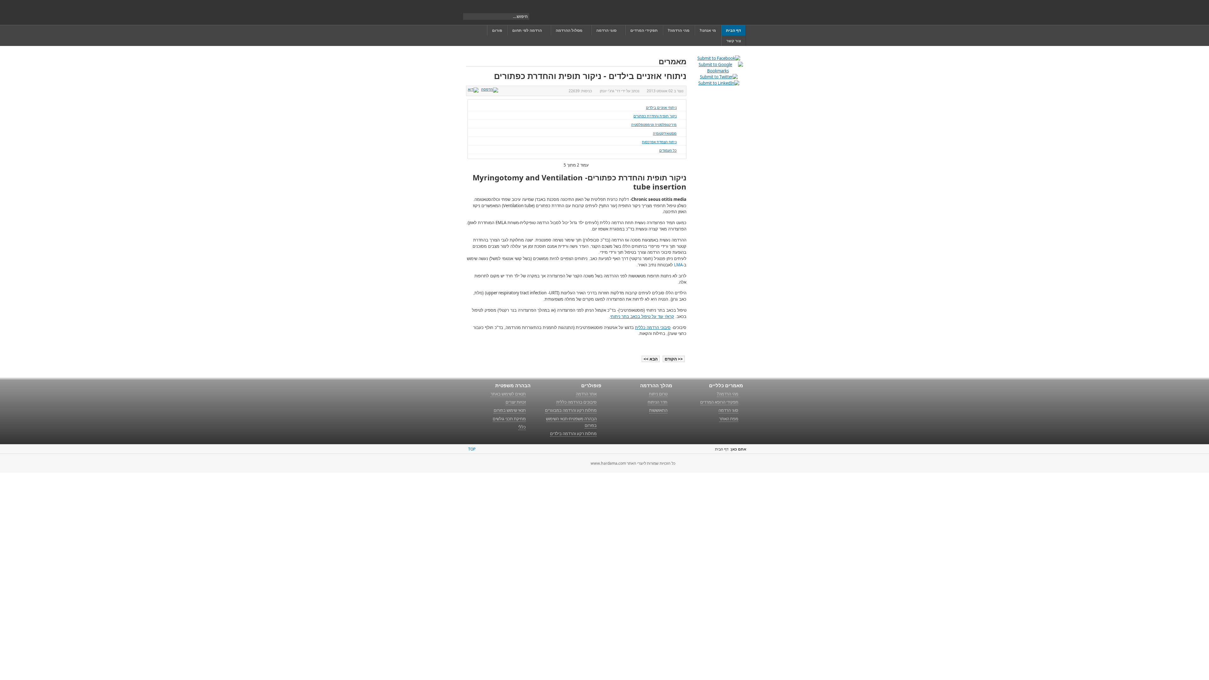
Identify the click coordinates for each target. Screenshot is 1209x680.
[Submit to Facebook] (718, 58)
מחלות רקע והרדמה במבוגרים (571, 410)
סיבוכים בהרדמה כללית (576, 402)
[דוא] (474, 89)
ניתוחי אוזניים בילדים (661, 107)
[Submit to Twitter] (719, 77)
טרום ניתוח (658, 394)
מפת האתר (728, 419)
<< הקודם (674, 359)
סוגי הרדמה (728, 410)
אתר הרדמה (586, 394)
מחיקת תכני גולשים (509, 419)
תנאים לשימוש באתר (508, 394)
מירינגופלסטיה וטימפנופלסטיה (654, 124)
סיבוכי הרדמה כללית (653, 327)
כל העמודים (668, 150)
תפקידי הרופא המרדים (719, 402)
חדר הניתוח (657, 402)
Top (471, 449)
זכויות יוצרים (516, 402)
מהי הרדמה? (727, 394)
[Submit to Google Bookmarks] (718, 71)
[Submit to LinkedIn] (718, 83)
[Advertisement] (718, 187)
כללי (522, 427)
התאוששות (658, 410)
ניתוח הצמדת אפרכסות (659, 141)
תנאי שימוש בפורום (510, 410)
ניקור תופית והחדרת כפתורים (655, 116)
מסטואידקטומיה (665, 133)
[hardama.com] (713, 12)
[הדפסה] (490, 89)
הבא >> (651, 359)
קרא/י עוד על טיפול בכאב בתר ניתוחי (642, 316)
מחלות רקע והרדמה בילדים (573, 433)
